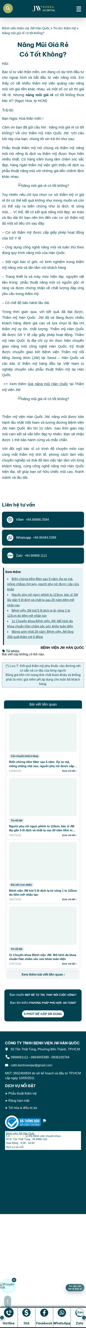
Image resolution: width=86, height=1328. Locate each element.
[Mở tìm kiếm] (8, 8)
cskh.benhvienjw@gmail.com (30, 1065)
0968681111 (19, 1057)
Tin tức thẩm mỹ (64, 28)
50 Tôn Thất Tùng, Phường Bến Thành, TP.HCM (44, 1049)
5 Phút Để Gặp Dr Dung (43, 1014)
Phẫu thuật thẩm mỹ (22, 1093)
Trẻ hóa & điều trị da (22, 1108)
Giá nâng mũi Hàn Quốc (48, 384)
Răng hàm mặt (18, 1100)
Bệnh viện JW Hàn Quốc (20, 1133)
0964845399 (40, 1057)
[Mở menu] (79, 8)
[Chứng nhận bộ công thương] (23, 1122)
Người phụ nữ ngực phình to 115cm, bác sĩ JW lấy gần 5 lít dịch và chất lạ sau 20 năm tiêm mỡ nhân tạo (42, 600)
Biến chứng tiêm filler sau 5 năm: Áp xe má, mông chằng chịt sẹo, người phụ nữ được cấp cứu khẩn (43, 584)
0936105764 (60, 1057)
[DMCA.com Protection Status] (61, 1122)
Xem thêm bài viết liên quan (43, 974)
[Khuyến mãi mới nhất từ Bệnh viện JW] (8, 1286)
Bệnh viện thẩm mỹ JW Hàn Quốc (26, 28)
